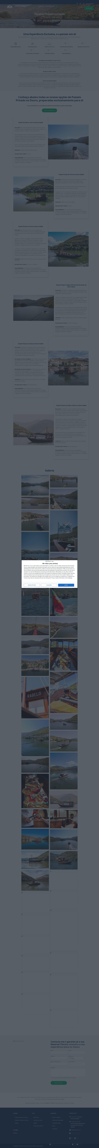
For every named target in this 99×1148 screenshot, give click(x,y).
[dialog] (49, 574)
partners (31, 565)
